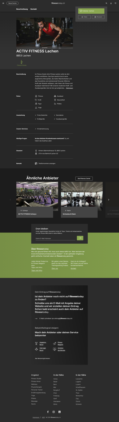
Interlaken (56, 401)
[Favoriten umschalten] (115, 3)
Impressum (36, 417)
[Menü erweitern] (3, 3)
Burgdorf (56, 390)
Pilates (33, 398)
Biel (54, 387)
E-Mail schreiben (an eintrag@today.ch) (55, 318)
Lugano (78, 382)
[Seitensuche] (106, 3)
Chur (55, 393)
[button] (10, 199)
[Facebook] (48, 412)
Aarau (55, 379)
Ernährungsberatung (38, 393)
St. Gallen (79, 390)
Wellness (34, 384)
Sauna (33, 404)
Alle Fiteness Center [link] (84, 178)
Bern (55, 384)
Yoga (33, 395)
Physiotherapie (36, 387)
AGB (43, 417)
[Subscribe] (80, 238)
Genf (55, 398)
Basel (55, 382)
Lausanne (79, 379)
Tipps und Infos (36, 270)
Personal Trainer (37, 390)
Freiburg (56, 396)
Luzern (78, 384)
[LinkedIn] (59, 412)
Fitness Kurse (35, 381)
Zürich (78, 401)
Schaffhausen (80, 387)
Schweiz (79, 404)
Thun (77, 393)
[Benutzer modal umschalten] (111, 3)
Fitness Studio (36, 378)
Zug (77, 398)
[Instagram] (54, 412)
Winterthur (79, 396)
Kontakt (73, 268)
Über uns (55, 268)
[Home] (58, 3)
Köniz (55, 404)
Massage (34, 401)
